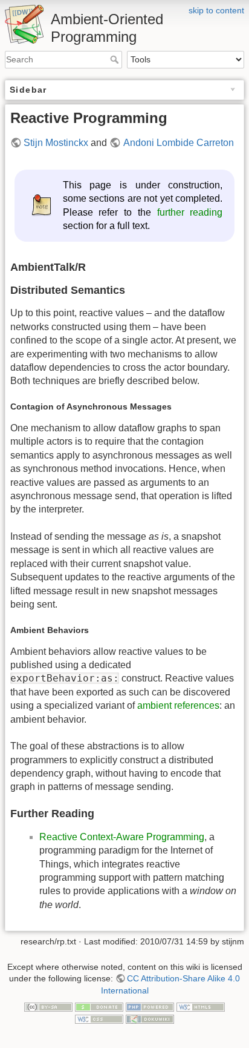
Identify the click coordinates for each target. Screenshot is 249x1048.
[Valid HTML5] (200, 1006)
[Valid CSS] (99, 1018)
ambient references (178, 705)
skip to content (216, 10)
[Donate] (99, 1006)
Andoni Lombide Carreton (178, 143)
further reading (190, 212)
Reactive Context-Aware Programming (121, 837)
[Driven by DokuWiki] (150, 1018)
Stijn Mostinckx (56, 143)
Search (115, 59)
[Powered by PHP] (150, 1006)
